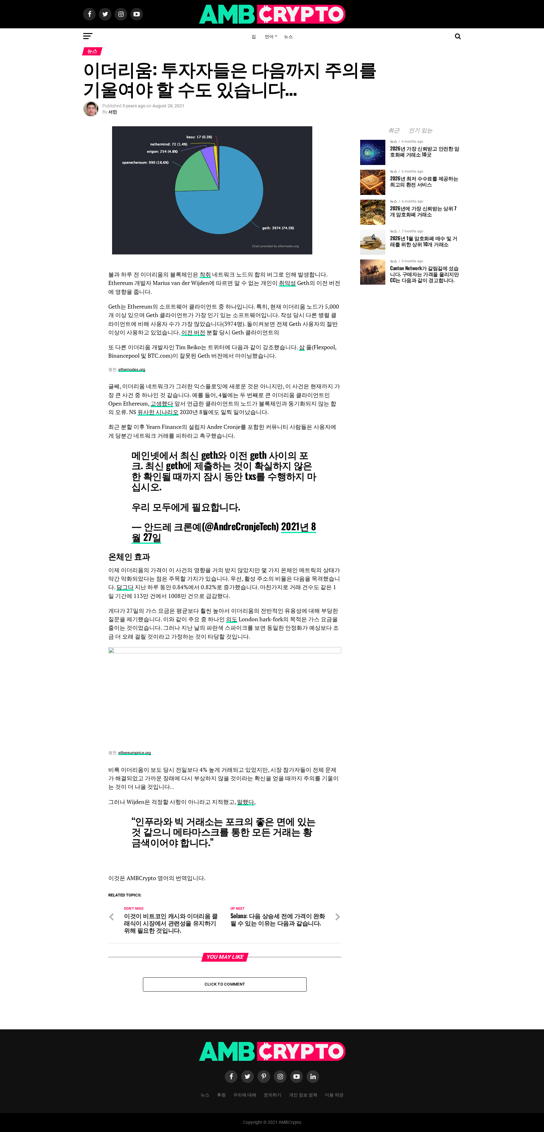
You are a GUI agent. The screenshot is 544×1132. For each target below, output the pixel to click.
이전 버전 (193, 332)
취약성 (287, 283)
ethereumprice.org (134, 752)
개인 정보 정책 (303, 1094)
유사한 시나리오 (158, 412)
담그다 (124, 587)
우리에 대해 (244, 1094)
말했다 (245, 801)
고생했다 (161, 403)
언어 (269, 36)
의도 (231, 619)
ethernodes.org (131, 369)
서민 (112, 111)
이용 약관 (334, 1094)
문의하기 (272, 1094)
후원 (221, 1094)
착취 (205, 274)
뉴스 (288, 36)
